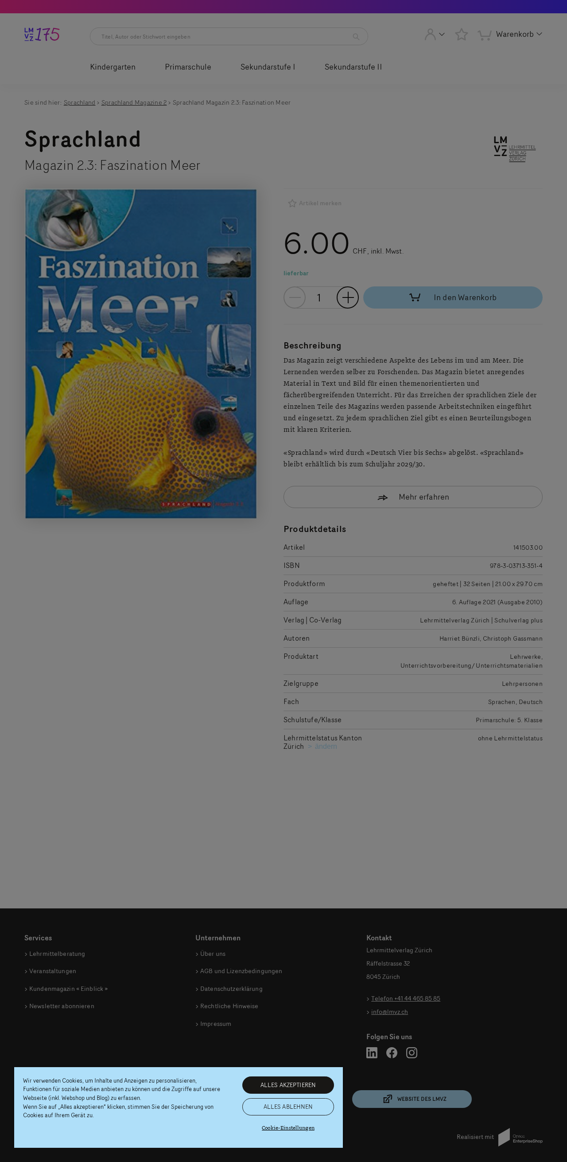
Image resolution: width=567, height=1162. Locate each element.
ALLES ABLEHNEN (288, 1107)
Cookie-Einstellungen (288, 1128)
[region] (178, 1107)
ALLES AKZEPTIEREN (288, 1085)
